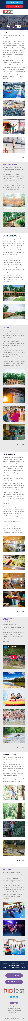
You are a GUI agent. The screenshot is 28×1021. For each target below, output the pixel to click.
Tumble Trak (7, 67)
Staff (23, 963)
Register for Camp (14, 6)
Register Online (14, 981)
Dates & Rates (14, 975)
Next (23, 157)
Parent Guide (15, 963)
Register (6, 963)
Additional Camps (14, 965)
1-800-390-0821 (14, 1006)
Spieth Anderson (16, 67)
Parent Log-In (14, 2)
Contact (23, 967)
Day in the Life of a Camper (11, 967)
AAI (4, 69)
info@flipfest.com (14, 1008)
